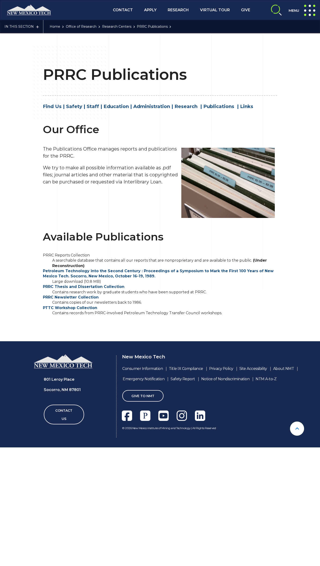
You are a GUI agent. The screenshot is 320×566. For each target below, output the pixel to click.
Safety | (76, 106)
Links (246, 106)
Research (178, 10)
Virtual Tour (215, 10)
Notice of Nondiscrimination (225, 379)
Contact (123, 10)
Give (245, 10)
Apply (150, 10)
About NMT (283, 368)
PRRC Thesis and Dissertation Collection (83, 286)
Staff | (95, 106)
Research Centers (116, 26)
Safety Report (183, 379)
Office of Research (81, 26)
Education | (118, 106)
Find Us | (54, 106)
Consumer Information (142, 368)
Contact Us (63, 414)
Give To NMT (142, 396)
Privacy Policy (221, 368)
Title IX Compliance (186, 368)
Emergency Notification (143, 379)
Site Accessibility (253, 368)
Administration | (154, 106)
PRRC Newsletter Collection (71, 297)
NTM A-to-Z (266, 379)
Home (55, 26)
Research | (189, 106)
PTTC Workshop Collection (70, 308)
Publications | (221, 106)
